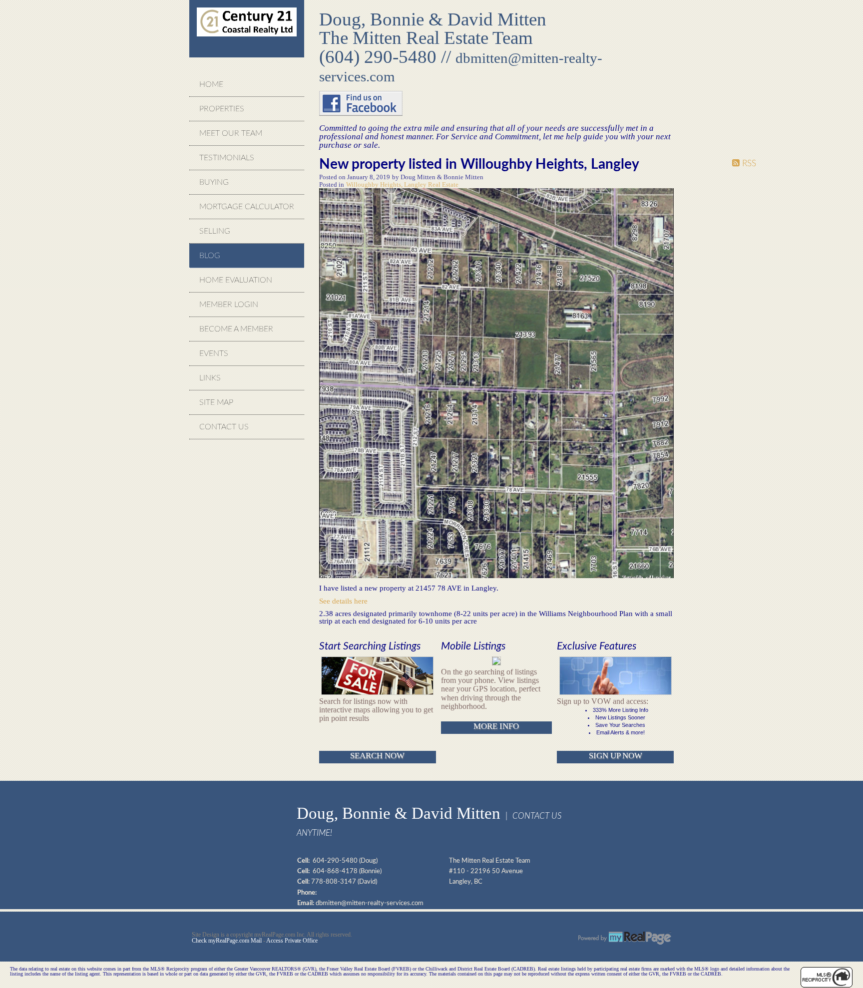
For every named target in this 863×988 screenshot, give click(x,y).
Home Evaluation (235, 280)
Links (210, 378)
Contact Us (224, 427)
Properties (221, 109)
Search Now (377, 755)
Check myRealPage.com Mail (227, 940)
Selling (214, 231)
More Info (496, 726)
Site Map (216, 402)
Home (211, 84)
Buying (214, 182)
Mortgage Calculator (246, 207)
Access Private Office (292, 940)
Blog (209, 256)
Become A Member (236, 329)
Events (213, 353)
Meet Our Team (230, 133)
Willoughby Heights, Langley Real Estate (402, 184)
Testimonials (226, 158)
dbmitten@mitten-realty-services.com (370, 903)
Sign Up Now (615, 755)
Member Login (228, 305)
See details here (343, 601)
